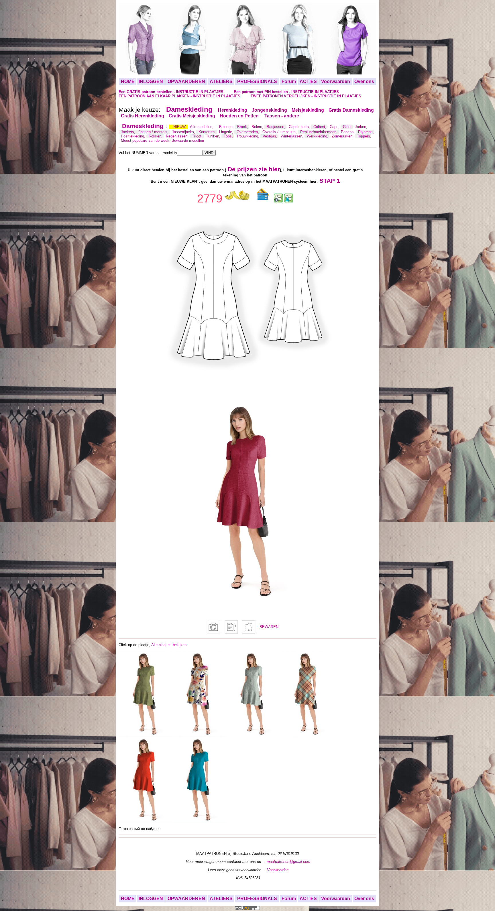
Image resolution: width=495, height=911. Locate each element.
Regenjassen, (178, 136)
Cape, (335, 127)
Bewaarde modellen (188, 140)
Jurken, (361, 127)
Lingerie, (226, 132)
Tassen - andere (281, 115)
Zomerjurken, (343, 136)
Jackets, (128, 132)
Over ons (364, 81)
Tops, (229, 136)
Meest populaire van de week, (146, 140)
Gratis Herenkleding (142, 115)
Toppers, (364, 136)
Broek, (243, 127)
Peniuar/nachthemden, (319, 132)
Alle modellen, (202, 127)
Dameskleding (189, 109)
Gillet (348, 127)
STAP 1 (329, 180)
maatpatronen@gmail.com (288, 861)
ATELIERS (221, 81)
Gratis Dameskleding (351, 110)
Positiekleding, (133, 136)
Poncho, (348, 132)
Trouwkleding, (248, 136)
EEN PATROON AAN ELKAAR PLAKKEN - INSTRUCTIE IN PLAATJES (180, 96)
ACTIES (308, 81)
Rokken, (156, 136)
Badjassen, (276, 127)
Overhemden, (248, 132)
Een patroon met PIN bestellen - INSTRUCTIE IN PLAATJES (286, 92)
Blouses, (227, 127)
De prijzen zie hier (254, 169)
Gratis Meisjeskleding (192, 115)
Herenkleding (232, 110)
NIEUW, (180, 127)
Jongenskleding (269, 110)
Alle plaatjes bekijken (168, 645)
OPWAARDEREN (186, 81)
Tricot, (198, 136)
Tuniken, (213, 136)
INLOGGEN (151, 81)
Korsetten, (208, 132)
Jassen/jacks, (184, 132)
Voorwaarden (335, 81)
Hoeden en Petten (240, 115)
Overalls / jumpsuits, (280, 132)
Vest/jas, (270, 136)
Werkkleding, (318, 136)
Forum (289, 81)
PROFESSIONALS (257, 81)
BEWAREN (269, 627)
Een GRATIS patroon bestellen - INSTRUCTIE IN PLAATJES (172, 92)
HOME (128, 81)
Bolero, (258, 127)
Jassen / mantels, (154, 132)
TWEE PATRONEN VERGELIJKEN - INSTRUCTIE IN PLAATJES (306, 96)
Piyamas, (366, 132)
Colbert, (320, 127)
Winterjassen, (293, 136)
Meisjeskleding (308, 110)
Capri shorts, (300, 127)
